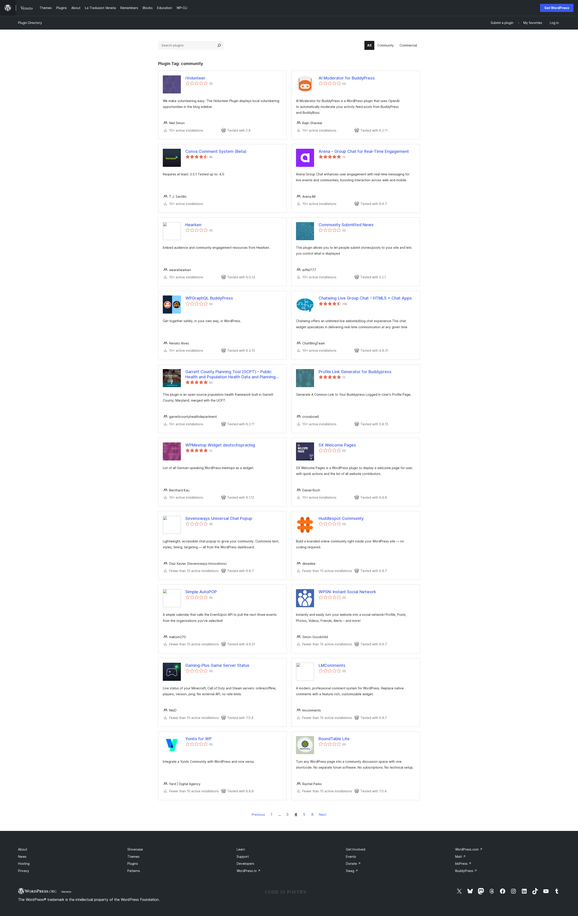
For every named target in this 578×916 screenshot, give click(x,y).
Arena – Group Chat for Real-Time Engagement (364, 151)
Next (322, 814)
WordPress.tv (249, 871)
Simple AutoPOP (201, 591)
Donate (353, 863)
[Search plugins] (219, 45)
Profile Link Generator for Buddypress (355, 371)
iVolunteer (195, 78)
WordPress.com (468, 849)
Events (351, 856)
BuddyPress (466, 871)
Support (243, 856)
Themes (133, 856)
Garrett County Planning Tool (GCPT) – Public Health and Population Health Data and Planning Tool (230, 374)
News (22, 856)
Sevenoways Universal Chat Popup (218, 518)
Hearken (193, 224)
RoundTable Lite (334, 738)
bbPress (463, 863)
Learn (241, 849)
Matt (460, 856)
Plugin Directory (30, 23)
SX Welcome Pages (337, 445)
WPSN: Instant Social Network (347, 591)
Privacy (23, 871)
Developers (245, 863)
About (22, 849)
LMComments (332, 665)
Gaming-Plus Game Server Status (217, 665)
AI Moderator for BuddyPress (347, 78)
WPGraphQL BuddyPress (209, 298)
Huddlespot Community (341, 518)
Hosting (24, 863)
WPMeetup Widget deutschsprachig (220, 445)
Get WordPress (556, 8)
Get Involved (355, 849)
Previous (258, 814)
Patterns (133, 871)
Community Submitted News (346, 224)
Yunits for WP (198, 738)
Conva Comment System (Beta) (216, 151)
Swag (352, 871)
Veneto (66, 891)
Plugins (132, 863)
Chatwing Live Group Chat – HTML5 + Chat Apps (365, 298)
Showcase (135, 849)
